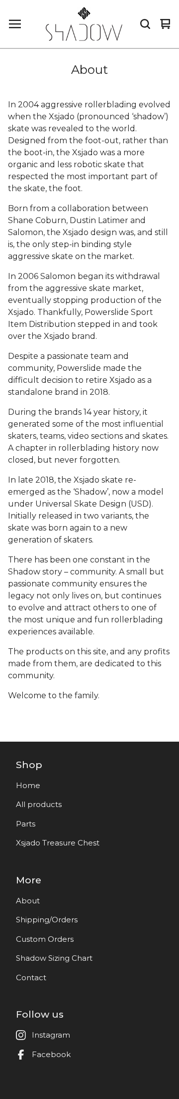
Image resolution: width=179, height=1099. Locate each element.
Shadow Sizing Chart (54, 958)
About (28, 900)
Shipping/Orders (47, 919)
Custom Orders (45, 939)
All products (39, 804)
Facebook (51, 1054)
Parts (25, 823)
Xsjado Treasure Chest (57, 842)
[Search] (145, 24)
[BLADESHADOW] (84, 24)
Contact (31, 977)
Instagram (51, 1035)
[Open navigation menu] (15, 24)
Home (28, 785)
